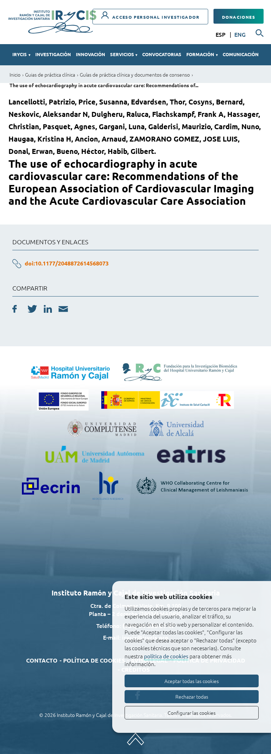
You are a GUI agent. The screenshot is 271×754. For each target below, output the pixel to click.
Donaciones (238, 17)
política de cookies (166, 656)
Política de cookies (94, 660)
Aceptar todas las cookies (191, 680)
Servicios (123, 54)
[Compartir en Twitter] (32, 310)
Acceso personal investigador (154, 17)
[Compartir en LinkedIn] (48, 310)
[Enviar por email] (63, 310)
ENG (240, 34)
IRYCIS (21, 54)
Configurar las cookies (192, 712)
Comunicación (241, 54)
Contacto (42, 660)
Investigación (53, 54)
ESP (221, 34)
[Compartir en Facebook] (14, 310)
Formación (201, 54)
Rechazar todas (191, 696)
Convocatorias (161, 54)
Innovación (90, 54)
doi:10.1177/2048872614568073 (67, 263)
